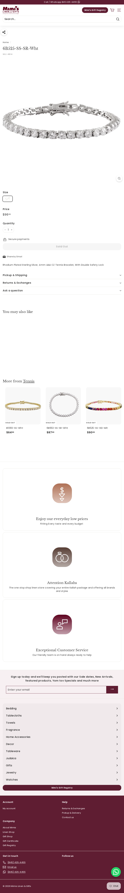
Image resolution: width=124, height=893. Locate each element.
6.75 (7, 198)
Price (6, 209)
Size (5, 192)
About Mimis (9, 827)
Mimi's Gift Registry (95, 10)
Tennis (29, 381)
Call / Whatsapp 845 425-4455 (60, 2)
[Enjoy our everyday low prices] (62, 493)
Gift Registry (9, 845)
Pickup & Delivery (71, 812)
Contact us (68, 817)
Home (6, 42)
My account (9, 808)
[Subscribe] (112, 689)
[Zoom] (119, 178)
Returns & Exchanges (17, 282)
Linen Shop (9, 832)
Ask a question (13, 290)
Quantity (9, 223)
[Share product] (4, 32)
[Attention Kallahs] (62, 557)
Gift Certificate (11, 841)
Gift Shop (8, 836)
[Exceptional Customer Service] (62, 624)
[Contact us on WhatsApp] (116, 872)
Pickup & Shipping (15, 275)
